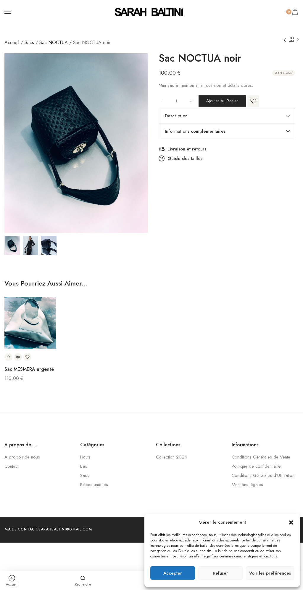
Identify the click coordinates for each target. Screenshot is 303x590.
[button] (291, 522)
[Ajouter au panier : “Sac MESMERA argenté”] (8, 357)
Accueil (11, 42)
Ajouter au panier (222, 101)
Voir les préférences (270, 573)
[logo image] (149, 11)
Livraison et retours (186, 149)
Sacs (29, 42)
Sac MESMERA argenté (29, 369)
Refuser (220, 573)
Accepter (172, 573)
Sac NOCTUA (53, 42)
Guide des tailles (184, 158)
